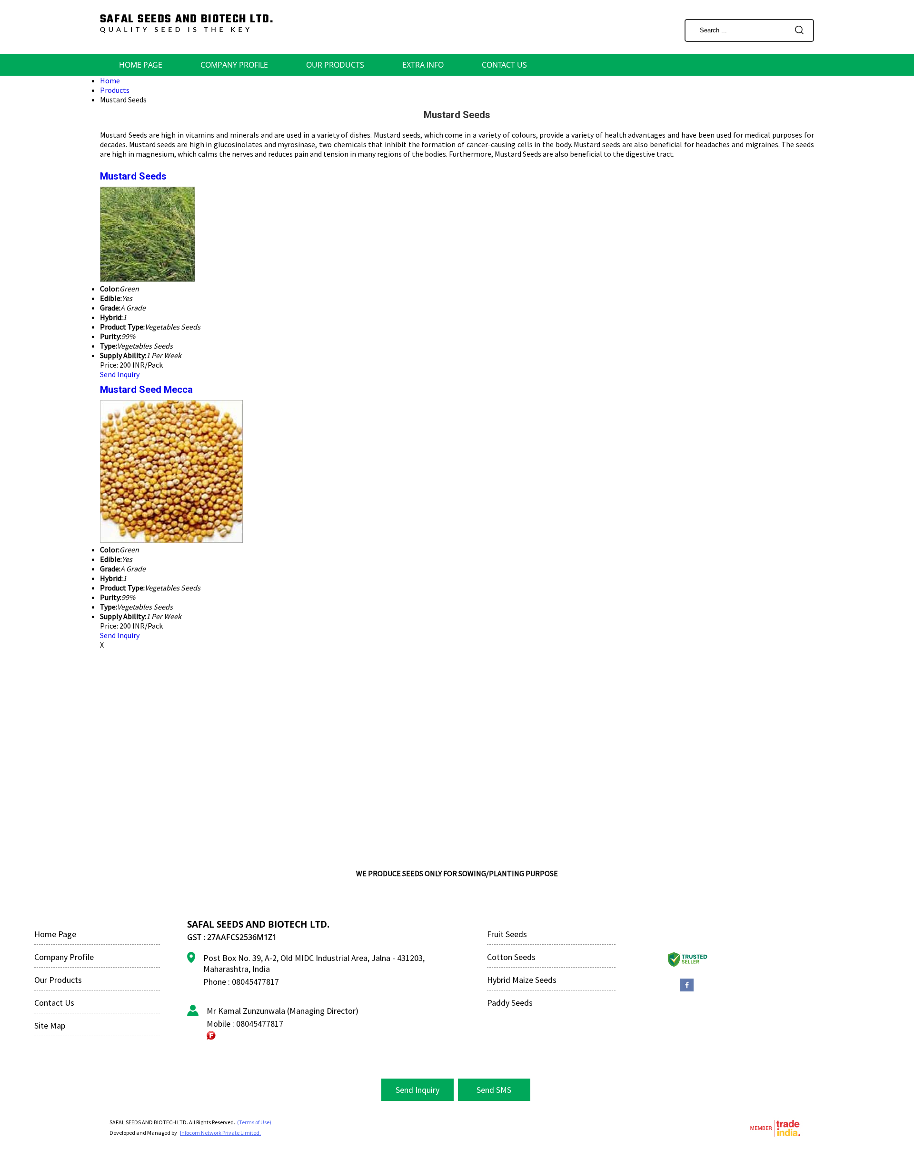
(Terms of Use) (254, 1122)
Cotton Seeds (511, 956)
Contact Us (504, 65)
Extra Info (423, 65)
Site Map (49, 1025)
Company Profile (234, 65)
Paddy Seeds (510, 1002)
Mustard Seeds (133, 176)
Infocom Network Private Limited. (220, 1132)
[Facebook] (686, 990)
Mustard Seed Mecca (146, 389)
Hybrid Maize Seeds (521, 979)
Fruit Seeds (507, 934)
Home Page (140, 65)
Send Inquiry (119, 374)
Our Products (335, 65)
